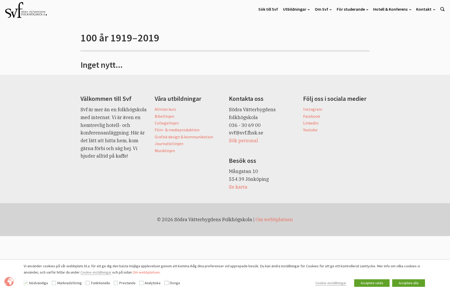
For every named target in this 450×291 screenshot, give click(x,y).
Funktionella (100, 283)
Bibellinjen (164, 116)
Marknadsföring (69, 283)
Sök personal (243, 141)
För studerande (351, 9)
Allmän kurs (165, 109)
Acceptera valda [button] (372, 283)
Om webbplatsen (274, 219)
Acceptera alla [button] (408, 283)
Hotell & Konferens (390, 9)
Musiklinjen (165, 150)
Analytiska (152, 283)
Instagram (312, 109)
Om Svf (321, 9)
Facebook (311, 116)
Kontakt (424, 9)
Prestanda (127, 283)
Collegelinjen (167, 123)
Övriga (175, 283)
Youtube (310, 129)
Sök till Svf (268, 9)
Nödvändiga (38, 283)
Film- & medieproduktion (177, 129)
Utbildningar (294, 9)
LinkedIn (310, 123)
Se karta (238, 187)
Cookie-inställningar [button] (330, 283)
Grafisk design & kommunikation (184, 136)
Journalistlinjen (169, 143)
